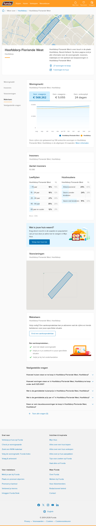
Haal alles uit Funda (57, 463)
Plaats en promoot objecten (13, 479)
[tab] (39, 96)
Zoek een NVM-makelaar (12, 449)
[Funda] (7, 3)
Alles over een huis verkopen (61, 449)
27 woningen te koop (62, 66)
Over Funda (54, 474)
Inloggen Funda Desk (10, 493)
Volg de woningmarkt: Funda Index (16, 454)
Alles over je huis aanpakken (61, 454)
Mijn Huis (53, 440)
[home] (4, 10)
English (50, 511)
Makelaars (8, 99)
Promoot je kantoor (9, 484)
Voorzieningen (10, 93)
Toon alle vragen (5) (40, 413)
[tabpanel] (60, 123)
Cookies (49, 521)
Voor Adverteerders (57, 484)
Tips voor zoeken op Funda (60, 458)
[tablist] (60, 96)
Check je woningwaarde (12, 444)
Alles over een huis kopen (60, 444)
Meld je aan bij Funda (10, 474)
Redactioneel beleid (57, 488)
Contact (52, 493)
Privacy (27, 521)
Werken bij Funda (56, 479)
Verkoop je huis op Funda (12, 440)
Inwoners (7, 88)
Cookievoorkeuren (63, 521)
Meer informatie (82, 143)
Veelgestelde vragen (12, 105)
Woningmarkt (9, 82)
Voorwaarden (38, 521)
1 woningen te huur (61, 70)
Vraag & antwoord (9, 458)
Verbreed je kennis (9, 488)
